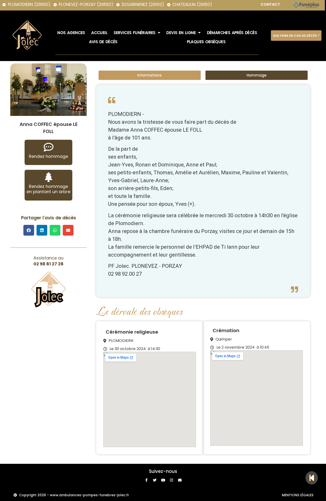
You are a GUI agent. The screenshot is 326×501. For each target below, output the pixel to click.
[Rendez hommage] (48, 147)
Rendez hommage (48, 156)
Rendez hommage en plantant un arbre (48, 189)
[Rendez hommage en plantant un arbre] (48, 177)
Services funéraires (134, 33)
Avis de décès (103, 42)
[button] (28, 230)
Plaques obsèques (206, 42)
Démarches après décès (232, 33)
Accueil (99, 33)
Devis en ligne (181, 33)
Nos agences (71, 33)
